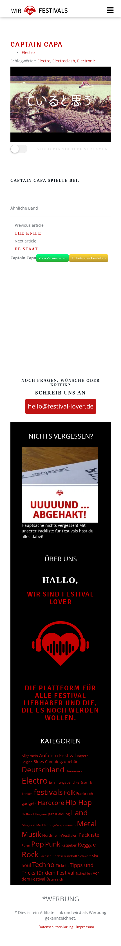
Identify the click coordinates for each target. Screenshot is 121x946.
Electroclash (63, 60)
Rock (30, 854)
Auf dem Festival (57, 755)
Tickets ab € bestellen (89, 258)
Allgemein (30, 755)
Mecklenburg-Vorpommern (56, 825)
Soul (26, 865)
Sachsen (45, 856)
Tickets (62, 865)
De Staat (26, 249)
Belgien (27, 762)
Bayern (83, 756)
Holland (28, 814)
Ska (95, 855)
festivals (48, 792)
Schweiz (84, 856)
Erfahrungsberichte (64, 782)
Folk (69, 793)
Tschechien (84, 873)
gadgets (29, 803)
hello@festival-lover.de (60, 406)
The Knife (28, 233)
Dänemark (74, 771)
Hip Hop (78, 802)
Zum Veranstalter (52, 258)
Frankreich (84, 793)
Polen (26, 845)
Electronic (86, 60)
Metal (87, 823)
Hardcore (51, 802)
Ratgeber (69, 845)
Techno (43, 864)
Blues (38, 761)
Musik (31, 834)
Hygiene (41, 814)
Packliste (89, 834)
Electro (28, 52)
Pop (37, 844)
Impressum (85, 926)
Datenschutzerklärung (56, 926)
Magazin (28, 825)
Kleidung (62, 813)
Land (79, 812)
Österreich (54, 879)
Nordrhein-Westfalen (59, 835)
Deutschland (43, 769)
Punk (52, 844)
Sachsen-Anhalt (65, 856)
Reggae (87, 844)
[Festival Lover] (36, 12)
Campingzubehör (61, 761)
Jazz (51, 813)
